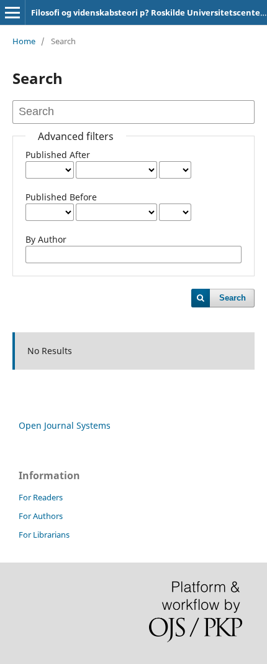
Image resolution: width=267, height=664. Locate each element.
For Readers (41, 497)
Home (23, 41)
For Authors (41, 515)
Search (232, 297)
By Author (45, 239)
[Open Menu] (12, 12)
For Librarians (44, 534)
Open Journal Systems (65, 425)
